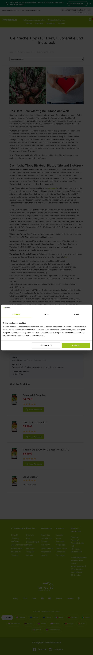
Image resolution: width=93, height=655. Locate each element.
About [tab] (77, 314)
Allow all (75, 345)
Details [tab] (47, 314)
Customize (44, 345)
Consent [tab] (16, 314)
